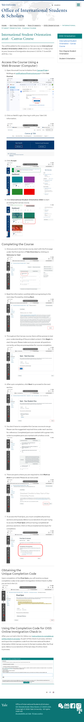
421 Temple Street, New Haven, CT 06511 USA (33, 707)
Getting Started (17, 25)
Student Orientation (67, 58)
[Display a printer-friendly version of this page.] (47, 692)
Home (4, 25)
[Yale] (5, 705)
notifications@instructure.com (28, 73)
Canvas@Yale (43, 70)
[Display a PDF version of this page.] (53, 692)
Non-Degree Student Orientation (67, 52)
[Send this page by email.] (50, 692)
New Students (34, 25)
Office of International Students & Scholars (34, 13)
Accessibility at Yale (23, 714)
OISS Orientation (51, 25)
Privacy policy (37, 714)
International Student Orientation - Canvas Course (67, 43)
